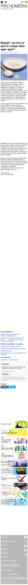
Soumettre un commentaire (9, 360)
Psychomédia (4, 52)
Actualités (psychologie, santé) (10, 346)
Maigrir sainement (6, 351)
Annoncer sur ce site (8, 560)
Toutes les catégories (14, 574)
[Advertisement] (14, 25)
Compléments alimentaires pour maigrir (13, 348)
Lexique (4, 537)
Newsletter (5, 553)
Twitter (12, 387)
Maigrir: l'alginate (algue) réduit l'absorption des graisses (10, 335)
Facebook (4, 387)
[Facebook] (25, 542)
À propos (4, 556)
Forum (3, 545)
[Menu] (6, 3)
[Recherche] (22, 3)
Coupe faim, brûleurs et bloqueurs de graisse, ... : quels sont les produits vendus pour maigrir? (12, 339)
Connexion (5, 549)
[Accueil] (2, 3)
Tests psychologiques (9, 541)
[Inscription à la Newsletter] (25, 3)
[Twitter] (25, 546)
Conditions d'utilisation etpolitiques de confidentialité (10, 565)
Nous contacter (6, 570)
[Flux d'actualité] (25, 551)
